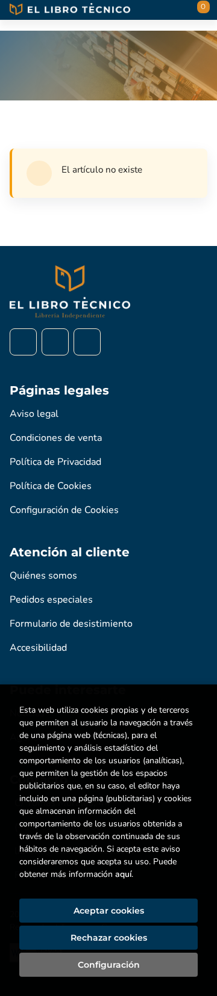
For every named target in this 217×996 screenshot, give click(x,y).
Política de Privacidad (55, 462)
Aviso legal (34, 413)
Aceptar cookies (109, 910)
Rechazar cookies (109, 937)
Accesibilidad (38, 647)
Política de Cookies (51, 486)
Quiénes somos (43, 575)
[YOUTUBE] (87, 341)
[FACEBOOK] (23, 341)
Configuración (109, 964)
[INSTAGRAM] (55, 341)
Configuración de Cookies (64, 510)
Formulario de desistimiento (71, 623)
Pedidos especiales (51, 599)
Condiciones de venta (56, 437)
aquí (123, 874)
